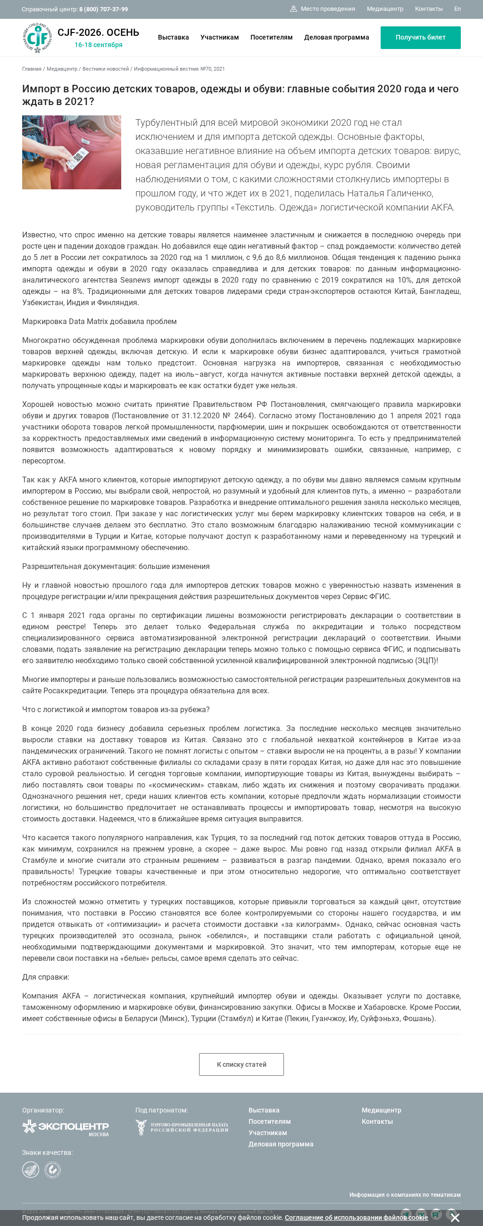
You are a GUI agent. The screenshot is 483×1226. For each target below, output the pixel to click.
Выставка (173, 37)
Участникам (219, 37)
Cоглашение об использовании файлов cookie (356, 1217)
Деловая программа (336, 37)
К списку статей (241, 1064)
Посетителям (271, 37)
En (457, 8)
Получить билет (421, 37)
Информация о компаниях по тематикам (405, 1195)
